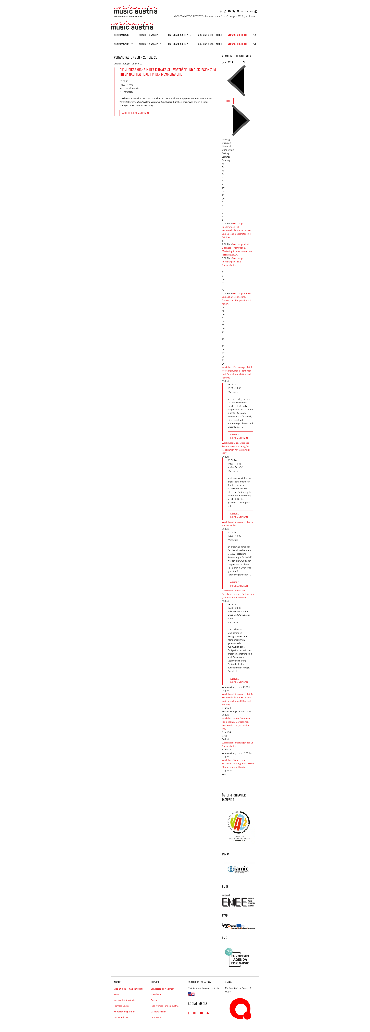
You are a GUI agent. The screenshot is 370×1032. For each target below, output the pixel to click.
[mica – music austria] (132, 26)
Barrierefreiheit (158, 1011)
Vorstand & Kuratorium (125, 1000)
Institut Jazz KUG (235, 467)
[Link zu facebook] (221, 11)
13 (223, 289)
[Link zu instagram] (225, 11)
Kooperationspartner (124, 1011)
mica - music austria (129, 88)
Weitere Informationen (135, 113)
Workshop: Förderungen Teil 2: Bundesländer (232, 262)
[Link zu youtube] (229, 11)
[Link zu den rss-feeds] (234, 11)
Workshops (128, 91)
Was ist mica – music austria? (128, 988)
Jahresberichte (121, 1017)
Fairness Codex (121, 1005)
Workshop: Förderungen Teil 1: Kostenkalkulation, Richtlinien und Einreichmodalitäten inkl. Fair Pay (236, 230)
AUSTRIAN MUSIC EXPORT (210, 35)
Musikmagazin (121, 35)
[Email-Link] (238, 11)
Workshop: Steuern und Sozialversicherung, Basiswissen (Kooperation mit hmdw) (238, 594)
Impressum (156, 1017)
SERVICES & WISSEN (148, 35)
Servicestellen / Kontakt (162, 988)
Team (116, 994)
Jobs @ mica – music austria (164, 1005)
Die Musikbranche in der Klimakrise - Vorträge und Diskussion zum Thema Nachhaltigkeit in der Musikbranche (168, 72)
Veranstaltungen (237, 35)
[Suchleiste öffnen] (255, 35)
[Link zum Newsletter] (256, 11)
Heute (227, 101)
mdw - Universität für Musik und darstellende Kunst (239, 615)
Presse (154, 1000)
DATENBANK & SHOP (178, 35)
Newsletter (156, 994)
